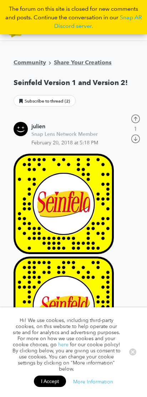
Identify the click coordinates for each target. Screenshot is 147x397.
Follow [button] (45, 100)
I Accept (50, 381)
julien (38, 126)
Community (30, 62)
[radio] (135, 117)
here (63, 344)
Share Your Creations (83, 62)
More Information (93, 381)
